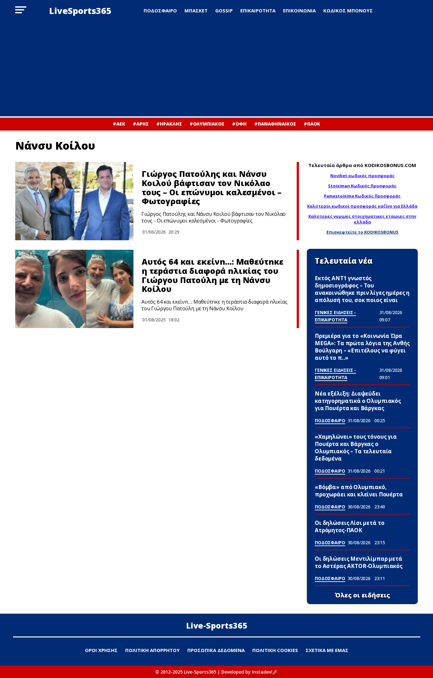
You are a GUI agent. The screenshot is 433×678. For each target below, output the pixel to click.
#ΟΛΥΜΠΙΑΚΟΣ (207, 124)
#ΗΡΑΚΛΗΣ (169, 124)
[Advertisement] (216, 68)
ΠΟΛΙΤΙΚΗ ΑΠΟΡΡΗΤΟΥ (152, 650)
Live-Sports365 (216, 625)
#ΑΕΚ (119, 124)
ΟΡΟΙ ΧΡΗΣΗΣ (101, 650)
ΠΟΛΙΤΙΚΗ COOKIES (275, 650)
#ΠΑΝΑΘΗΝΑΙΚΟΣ (275, 124)
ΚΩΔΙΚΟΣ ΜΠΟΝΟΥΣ (348, 10)
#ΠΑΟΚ (312, 124)
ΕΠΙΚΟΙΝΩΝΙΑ (299, 10)
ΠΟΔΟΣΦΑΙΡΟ (160, 10)
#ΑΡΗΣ (141, 124)
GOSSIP (224, 10)
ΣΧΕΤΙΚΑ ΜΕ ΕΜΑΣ (327, 650)
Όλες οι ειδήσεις (362, 595)
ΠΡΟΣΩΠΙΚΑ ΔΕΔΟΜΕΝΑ (216, 650)
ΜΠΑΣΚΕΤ (196, 10)
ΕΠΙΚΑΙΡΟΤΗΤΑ (257, 10)
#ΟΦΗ (239, 124)
